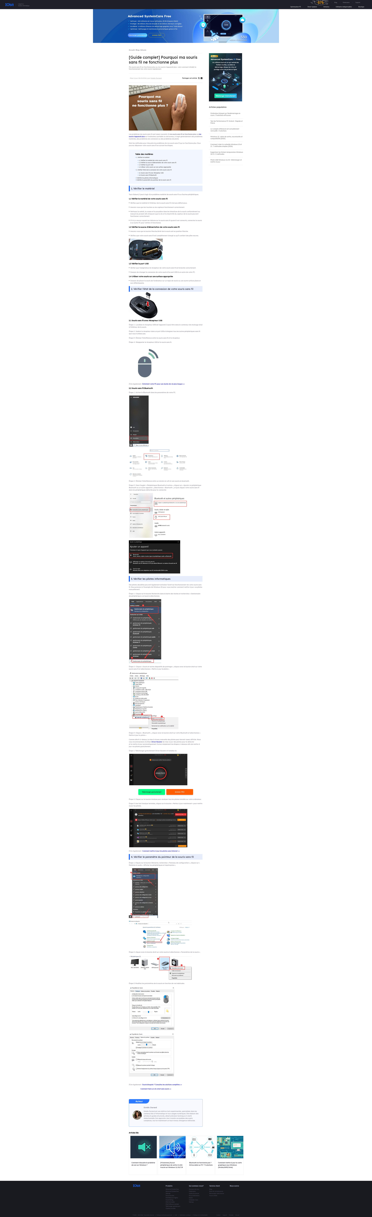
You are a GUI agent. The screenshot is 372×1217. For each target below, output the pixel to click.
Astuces (143, 50)
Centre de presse (194, 1193)
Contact (218, 1215)
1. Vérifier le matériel (142, 157)
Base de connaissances (216, 1191)
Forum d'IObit (213, 1195)
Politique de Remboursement (164, 1215)
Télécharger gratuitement (137, 35)
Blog (335, 2)
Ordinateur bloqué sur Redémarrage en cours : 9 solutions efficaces (225, 114)
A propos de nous (194, 1189)
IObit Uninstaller (170, 1202)
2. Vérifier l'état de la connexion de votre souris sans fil (154, 170)
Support (225, 1215)
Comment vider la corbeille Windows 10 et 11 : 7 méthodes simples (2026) (226, 145)
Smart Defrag (169, 1200)
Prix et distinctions (194, 1195)
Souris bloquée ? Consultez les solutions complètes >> (162, 1085)
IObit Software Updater (172, 1204)
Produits (231, 1215)
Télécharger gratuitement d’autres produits (173, 1207)
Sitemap (191, 1202)
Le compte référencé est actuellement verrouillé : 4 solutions (224, 130)
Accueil (131, 50)
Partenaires (346, 2)
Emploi (191, 1198)
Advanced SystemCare (172, 1189)
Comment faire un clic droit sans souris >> (155, 1089)
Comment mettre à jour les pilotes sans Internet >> (161, 851)
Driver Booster (156, 742)
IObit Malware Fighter (172, 1198)
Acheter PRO (156, 35)
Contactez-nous (193, 1200)
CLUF (176, 1215)
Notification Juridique (185, 1215)
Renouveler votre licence (216, 1193)
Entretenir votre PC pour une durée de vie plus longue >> (163, 384)
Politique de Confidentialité (200, 1215)
